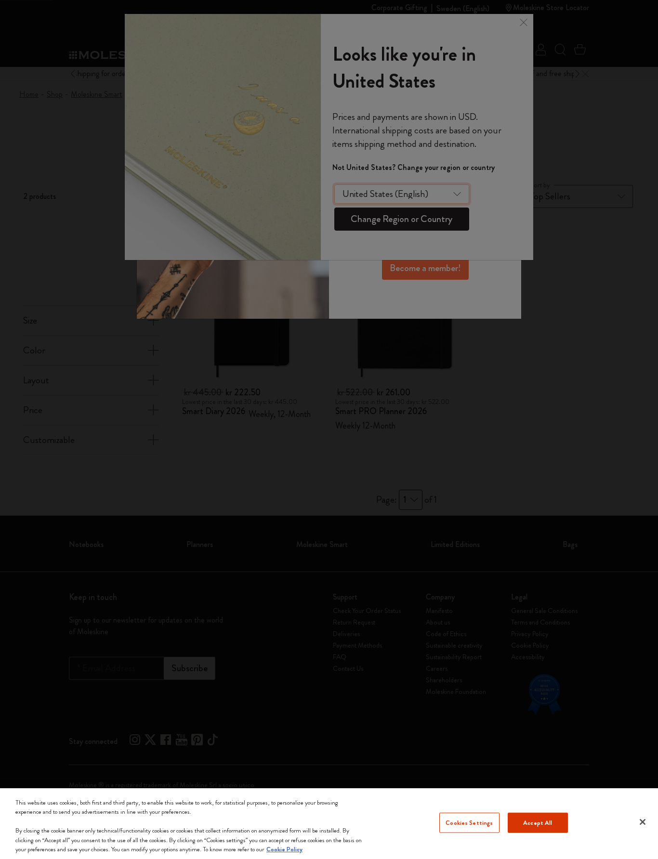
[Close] (642, 822)
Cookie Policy (284, 849)
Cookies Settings (469, 822)
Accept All (537, 822)
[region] (329, 823)
